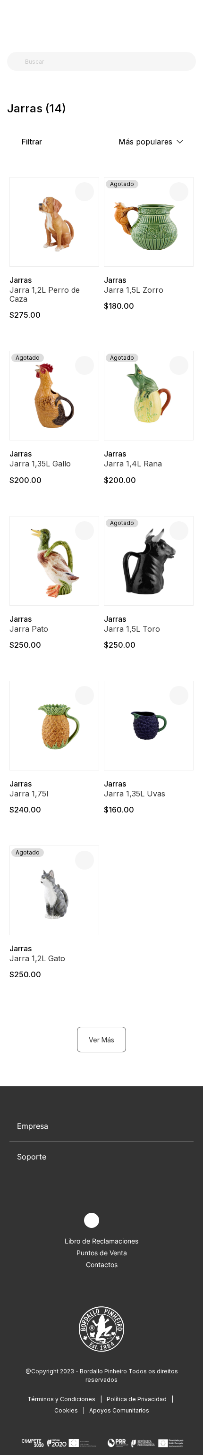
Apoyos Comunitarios (119, 1410)
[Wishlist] (84, 191)
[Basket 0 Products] (192, 23)
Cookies (66, 1410)
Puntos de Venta (101, 1253)
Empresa (32, 1126)
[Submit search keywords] (17, 61)
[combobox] (107, 61)
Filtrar (31, 141)
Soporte (31, 1156)
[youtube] (113, 1220)
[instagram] (91, 1220)
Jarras (20, 280)
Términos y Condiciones (61, 1399)
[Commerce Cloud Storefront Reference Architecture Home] (99, 23)
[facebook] (70, 1220)
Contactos (102, 1264)
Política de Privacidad (137, 1399)
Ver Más (101, 1040)
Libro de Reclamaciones (101, 1241)
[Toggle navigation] (12, 22)
